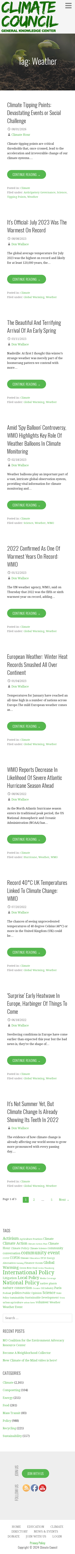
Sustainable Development (42, 1297)
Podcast (7, 1293)
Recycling (9, 1428)
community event (40, 1252)
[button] (69, 5)
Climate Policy (20, 1248)
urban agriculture (13, 1302)
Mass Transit (11, 1413)
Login (57, 1536)
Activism (11, 1238)
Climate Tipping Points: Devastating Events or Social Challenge (34, 112)
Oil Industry (47, 1288)
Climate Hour (20, 134)
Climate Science (38, 1248)
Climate (25, 188)
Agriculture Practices (30, 1239)
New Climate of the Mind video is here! (30, 1360)
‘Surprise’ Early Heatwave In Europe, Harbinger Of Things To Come (37, 1003)
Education (34, 1258)
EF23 (43, 1258)
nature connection (17, 1288)
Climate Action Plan (37, 1244)
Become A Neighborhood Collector (27, 1353)
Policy (7, 1420)
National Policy (21, 1282)
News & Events (46, 1531)
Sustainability (17, 1297)
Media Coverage (48, 1278)
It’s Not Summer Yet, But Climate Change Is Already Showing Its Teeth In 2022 (33, 1111)
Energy (8, 1398)
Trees (62, 1298)
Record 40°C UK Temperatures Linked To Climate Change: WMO (37, 890)
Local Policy (28, 1277)
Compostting (11, 1390)
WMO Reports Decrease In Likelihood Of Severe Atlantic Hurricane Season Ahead (34, 777)
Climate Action (15, 1243)
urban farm (29, 1302)
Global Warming (34, 297)
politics (17, 1293)
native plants (48, 1283)
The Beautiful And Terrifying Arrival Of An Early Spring (34, 326)
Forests (39, 1263)
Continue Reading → (27, 174)
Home (16, 1527)
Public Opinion (32, 1292)
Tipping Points (16, 196)
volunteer (42, 1302)
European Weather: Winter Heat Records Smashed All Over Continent (37, 664)
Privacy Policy (37, 1543)
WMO (50, 522)
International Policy (28, 1272)
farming (20, 1263)
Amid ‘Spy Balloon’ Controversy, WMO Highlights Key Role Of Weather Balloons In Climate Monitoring (36, 439)
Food (6, 1405)
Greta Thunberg (46, 1268)
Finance (29, 1262)
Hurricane (30, 857)
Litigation (10, 1278)
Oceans (36, 1288)
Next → (64, 1199)
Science (62, 192)
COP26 (15, 1258)
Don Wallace (20, 244)
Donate (14, 1536)
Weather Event (13, 1307)
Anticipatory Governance (40, 192)
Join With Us (35, 1473)
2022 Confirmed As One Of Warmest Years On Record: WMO (33, 556)
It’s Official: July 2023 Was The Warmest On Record (37, 226)
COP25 (6, 1258)
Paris (58, 1288)
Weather (32, 196)
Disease (25, 1258)
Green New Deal (28, 1268)
